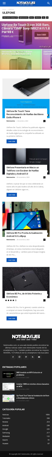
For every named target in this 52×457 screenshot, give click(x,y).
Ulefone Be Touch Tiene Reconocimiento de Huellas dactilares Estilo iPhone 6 (25, 114)
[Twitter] (32, 357)
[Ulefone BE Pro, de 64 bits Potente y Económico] (26, 282)
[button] (48, 3)
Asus (31, 17)
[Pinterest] (26, 357)
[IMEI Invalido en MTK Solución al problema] (8, 374)
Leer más (11, 141)
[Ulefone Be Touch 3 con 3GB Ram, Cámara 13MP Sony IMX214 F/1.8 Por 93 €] (26, 35)
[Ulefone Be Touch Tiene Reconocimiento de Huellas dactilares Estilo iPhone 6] (26, 98)
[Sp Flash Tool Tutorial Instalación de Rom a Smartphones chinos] (8, 398)
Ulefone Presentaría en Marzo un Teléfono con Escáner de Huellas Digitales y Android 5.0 (23, 170)
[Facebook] (13, 357)
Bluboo (38, 17)
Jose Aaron (5, 36)
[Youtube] (39, 357)
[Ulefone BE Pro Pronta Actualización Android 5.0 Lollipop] (26, 219)
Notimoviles (11, 121)
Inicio (4, 9)
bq (43, 17)
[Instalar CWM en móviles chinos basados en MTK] (8, 386)
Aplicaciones (23, 17)
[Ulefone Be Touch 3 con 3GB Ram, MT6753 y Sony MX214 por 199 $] (21, 61)
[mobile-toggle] (4, 3)
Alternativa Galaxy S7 (10, 17)
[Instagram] (19, 357)
